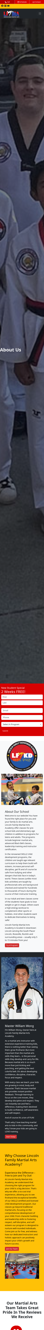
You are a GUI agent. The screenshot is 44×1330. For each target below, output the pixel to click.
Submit (5, 731)
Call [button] (8, 2)
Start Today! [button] (10, 1137)
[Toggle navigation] (40, 13)
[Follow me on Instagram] (5, 5)
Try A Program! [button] (12, 945)
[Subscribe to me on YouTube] (8, 5)
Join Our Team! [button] (12, 1249)
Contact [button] (37, 2)
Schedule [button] (23, 2)
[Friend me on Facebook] (2, 5)
